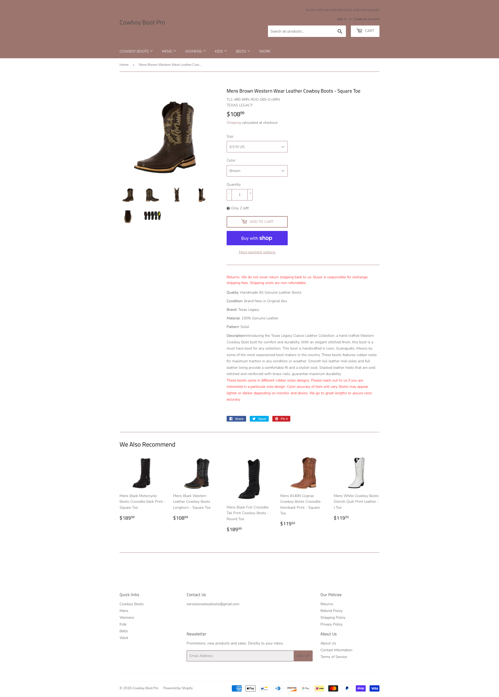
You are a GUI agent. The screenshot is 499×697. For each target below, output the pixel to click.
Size (230, 136)
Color (231, 160)
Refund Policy (331, 610)
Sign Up (303, 656)
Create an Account (366, 19)
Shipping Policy (332, 617)
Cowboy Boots (135, 51)
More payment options (257, 252)
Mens (167, 51)
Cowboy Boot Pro (142, 22)
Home (124, 64)
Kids (219, 51)
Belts (241, 51)
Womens (194, 51)
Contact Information (336, 650)
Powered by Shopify (178, 688)
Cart (369, 30)
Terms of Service (333, 656)
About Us (328, 643)
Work (265, 51)
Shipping (234, 122)
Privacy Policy (331, 624)
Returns (326, 604)
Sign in (342, 19)
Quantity (234, 184)
